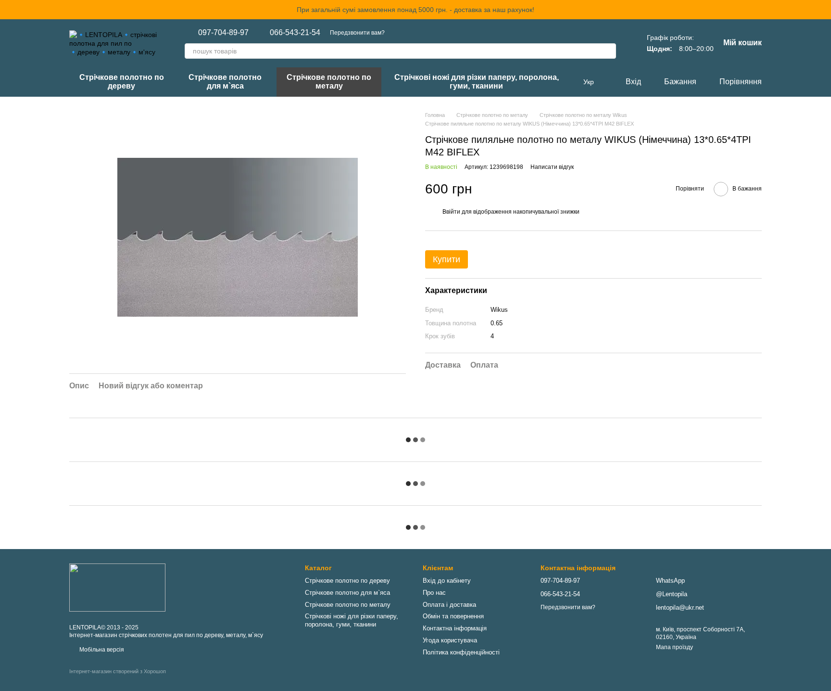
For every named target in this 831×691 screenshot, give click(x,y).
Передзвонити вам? (357, 32)
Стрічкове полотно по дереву (121, 81)
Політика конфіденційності (461, 652)
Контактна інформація (455, 628)
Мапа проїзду (674, 647)
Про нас (434, 592)
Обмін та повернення (453, 616)
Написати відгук (552, 166)
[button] (823, 10)
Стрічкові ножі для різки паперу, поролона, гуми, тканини (476, 81)
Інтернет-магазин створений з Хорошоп (117, 671)
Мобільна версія (101, 649)
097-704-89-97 (223, 33)
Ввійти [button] (451, 211)
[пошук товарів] (608, 51)
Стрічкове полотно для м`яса (225, 81)
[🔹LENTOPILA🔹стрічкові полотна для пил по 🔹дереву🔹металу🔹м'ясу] (117, 587)
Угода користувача (450, 640)
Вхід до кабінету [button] (447, 580)
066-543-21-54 (295, 33)
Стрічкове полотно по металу (329, 81)
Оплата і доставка (449, 604)
